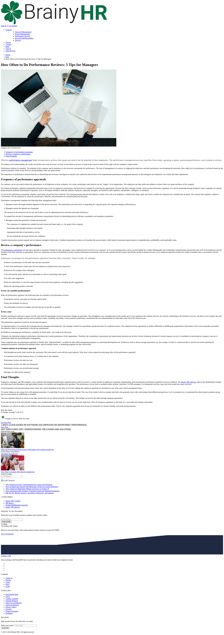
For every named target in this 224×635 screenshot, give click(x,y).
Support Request (12, 601)
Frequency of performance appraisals (19, 152)
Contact (8, 45)
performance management (20, 160)
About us (9, 578)
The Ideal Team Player (9, 454)
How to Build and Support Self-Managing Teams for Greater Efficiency (32, 487)
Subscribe (5, 628)
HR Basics (10, 503)
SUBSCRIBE (6, 522)
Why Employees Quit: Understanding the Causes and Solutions (36, 429)
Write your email (8, 625)
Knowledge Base (12, 594)
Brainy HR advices (13, 507)
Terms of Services (12, 605)
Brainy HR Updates (13, 501)
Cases (8, 582)
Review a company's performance (18, 154)
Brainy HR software (188, 382)
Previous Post (6, 423)
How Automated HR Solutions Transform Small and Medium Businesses (32, 491)
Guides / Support (12, 599)
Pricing (8, 42)
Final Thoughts (11, 156)
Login (8, 586)
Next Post (4, 427)
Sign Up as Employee (14, 603)
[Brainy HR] (54, 24)
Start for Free (10, 51)
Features (9, 30)
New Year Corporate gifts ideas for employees (18, 472)
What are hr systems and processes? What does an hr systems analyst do (27, 450)
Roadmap (9, 613)
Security (9, 609)
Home (8, 55)
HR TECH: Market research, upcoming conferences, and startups (30, 493)
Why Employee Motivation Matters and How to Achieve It (27, 489)
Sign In (3, 26)
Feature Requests (12, 611)
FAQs (8, 597)
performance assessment (13, 250)
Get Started (13, 26)
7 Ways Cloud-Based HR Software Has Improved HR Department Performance (44, 425)
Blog (7, 47)
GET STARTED (7, 534)
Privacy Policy (11, 607)
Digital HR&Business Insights (17, 505)
